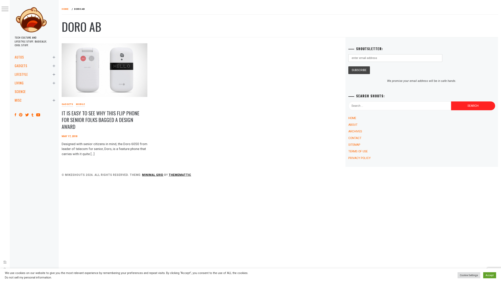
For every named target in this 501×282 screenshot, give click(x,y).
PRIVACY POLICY (359, 158)
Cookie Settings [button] (469, 275)
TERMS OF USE (358, 151)
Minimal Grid (152, 174)
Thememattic (180, 174)
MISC (18, 100)
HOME (352, 118)
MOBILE (80, 104)
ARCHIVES (355, 131)
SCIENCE (20, 91)
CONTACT (354, 138)
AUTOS (19, 57)
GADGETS (21, 65)
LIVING (19, 83)
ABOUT (353, 125)
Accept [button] (490, 275)
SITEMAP (354, 144)
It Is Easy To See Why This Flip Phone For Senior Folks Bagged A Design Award (100, 119)
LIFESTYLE (21, 74)
